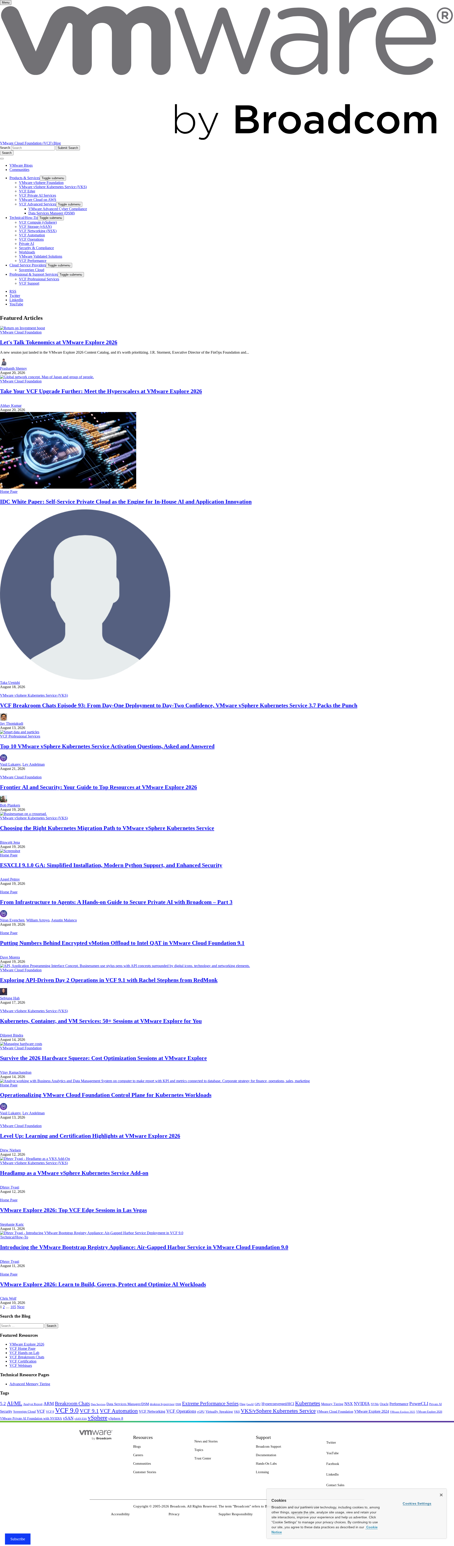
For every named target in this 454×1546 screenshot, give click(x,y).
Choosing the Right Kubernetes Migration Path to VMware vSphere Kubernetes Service (107, 828)
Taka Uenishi (10, 683)
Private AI (435, 1404)
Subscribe (17, 1539)
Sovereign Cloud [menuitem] (31, 270)
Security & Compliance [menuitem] (36, 248)
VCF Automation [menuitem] (32, 235)
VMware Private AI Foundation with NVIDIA (31, 1418)
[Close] (441, 1495)
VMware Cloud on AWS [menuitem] (37, 200)
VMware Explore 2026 (26, 1344)
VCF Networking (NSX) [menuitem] (38, 231)
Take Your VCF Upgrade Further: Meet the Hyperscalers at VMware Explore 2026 (101, 391)
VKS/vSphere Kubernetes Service (278, 1411)
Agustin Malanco (64, 920)
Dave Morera (10, 957)
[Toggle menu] (2, 158)
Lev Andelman (33, 764)
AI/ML (14, 1403)
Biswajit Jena (10, 842)
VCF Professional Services (20, 736)
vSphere (97, 1417)
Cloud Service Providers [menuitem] (27, 265)
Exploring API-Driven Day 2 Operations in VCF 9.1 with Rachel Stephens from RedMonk (109, 980)
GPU (258, 1404)
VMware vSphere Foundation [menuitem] (41, 183)
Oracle (384, 1404)
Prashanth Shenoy (13, 368)
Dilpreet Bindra (11, 1035)
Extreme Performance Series (210, 1403)
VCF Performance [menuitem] (32, 261)
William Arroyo (37, 920)
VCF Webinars (20, 1366)
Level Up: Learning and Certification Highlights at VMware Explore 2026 (90, 1136)
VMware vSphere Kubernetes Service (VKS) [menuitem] (53, 187)
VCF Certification (22, 1361)
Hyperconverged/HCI (278, 1404)
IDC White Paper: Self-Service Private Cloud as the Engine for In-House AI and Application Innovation (126, 502)
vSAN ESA (80, 1418)
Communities (19, 170)
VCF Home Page (22, 1348)
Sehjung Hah (10, 998)
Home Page (8, 492)
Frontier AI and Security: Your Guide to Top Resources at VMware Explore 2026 (98, 787)
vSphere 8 (115, 1418)
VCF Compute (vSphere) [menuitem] (38, 222)
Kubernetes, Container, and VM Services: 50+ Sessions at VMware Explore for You (101, 1021)
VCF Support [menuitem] (29, 283)
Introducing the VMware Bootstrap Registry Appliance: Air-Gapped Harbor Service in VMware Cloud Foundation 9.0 (144, 1247)
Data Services (98, 1404)
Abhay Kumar (11, 406)
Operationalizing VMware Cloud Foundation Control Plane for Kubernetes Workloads (105, 1095)
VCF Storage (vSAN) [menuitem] (35, 227)
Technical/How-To (14, 1237)
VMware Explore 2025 (402, 1411)
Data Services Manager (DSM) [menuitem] (51, 213)
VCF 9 (50, 1411)
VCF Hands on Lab (24, 1353)
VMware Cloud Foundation (21, 332)
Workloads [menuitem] (27, 252)
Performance (398, 1404)
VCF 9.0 (67, 1410)
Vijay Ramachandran (15, 1072)
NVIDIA (362, 1403)
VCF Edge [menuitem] (27, 191)
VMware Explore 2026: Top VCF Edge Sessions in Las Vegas (73, 1210)
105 (13, 1307)
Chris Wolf (8, 1298)
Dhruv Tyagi (9, 1187)
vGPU (201, 1411)
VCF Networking (152, 1411)
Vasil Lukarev (10, 764)
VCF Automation (119, 1411)
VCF (41, 1411)
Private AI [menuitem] (26, 244)
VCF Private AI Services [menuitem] (37, 195)
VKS (237, 1411)
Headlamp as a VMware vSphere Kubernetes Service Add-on (74, 1173)
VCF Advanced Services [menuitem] (37, 204)
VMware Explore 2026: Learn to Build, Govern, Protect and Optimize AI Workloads (103, 1284)
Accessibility (120, 1514)
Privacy (174, 1514)
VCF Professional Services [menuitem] (39, 279)
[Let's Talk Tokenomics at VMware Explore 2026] (22, 328)
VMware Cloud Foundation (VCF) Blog (30, 143)
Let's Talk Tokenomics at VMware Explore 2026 (58, 342)
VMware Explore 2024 (371, 1411)
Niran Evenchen (12, 920)
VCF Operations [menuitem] (31, 239)
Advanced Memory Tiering (29, 1384)
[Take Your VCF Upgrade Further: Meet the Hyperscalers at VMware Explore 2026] (47, 377)
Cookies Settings (417, 1503)
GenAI (250, 1404)
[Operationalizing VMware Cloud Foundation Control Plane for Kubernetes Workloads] (155, 1081)
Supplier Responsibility (235, 1514)
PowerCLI (418, 1403)
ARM (49, 1403)
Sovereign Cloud (24, 1411)
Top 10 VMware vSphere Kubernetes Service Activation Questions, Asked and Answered (107, 746)
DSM (178, 1404)
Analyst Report (33, 1404)
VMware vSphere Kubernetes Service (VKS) (34, 695)
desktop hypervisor (162, 1404)
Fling (242, 1404)
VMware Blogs (21, 165)
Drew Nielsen (10, 1150)
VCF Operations (181, 1411)
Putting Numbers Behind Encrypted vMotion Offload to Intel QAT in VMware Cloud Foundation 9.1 (122, 943)
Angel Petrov (10, 879)
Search (5, 148)
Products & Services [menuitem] (24, 178)
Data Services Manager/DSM (127, 1404)
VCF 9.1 (89, 1411)
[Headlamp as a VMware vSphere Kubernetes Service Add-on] (35, 1159)
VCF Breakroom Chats (26, 1357)
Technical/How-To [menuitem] (23, 218)
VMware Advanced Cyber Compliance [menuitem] (57, 209)
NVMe (375, 1404)
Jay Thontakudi (11, 723)
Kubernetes (307, 1403)
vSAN (68, 1418)
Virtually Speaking (219, 1411)
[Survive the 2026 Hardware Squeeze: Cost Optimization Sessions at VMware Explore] (21, 1044)
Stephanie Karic (12, 1224)
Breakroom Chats (72, 1403)
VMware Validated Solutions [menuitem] (40, 256)
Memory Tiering (332, 1404)
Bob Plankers (10, 805)
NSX (348, 1403)
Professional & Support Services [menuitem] (33, 274)
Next (20, 1307)
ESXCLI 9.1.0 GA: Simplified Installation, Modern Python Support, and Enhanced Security (111, 865)
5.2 (3, 1403)
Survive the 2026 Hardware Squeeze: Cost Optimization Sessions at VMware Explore (103, 1058)
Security (6, 1411)
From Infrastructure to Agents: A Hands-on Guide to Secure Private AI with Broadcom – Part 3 (116, 902)
